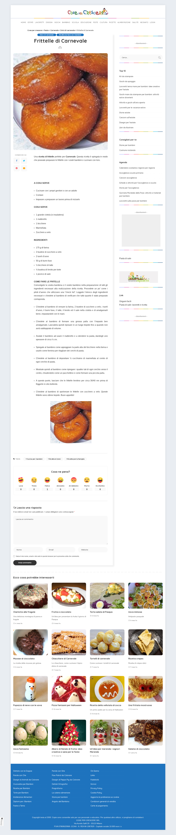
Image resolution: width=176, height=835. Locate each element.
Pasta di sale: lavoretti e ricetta (133, 305)
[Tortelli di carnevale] (107, 642)
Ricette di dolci (55, 459)
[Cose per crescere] (88, 11)
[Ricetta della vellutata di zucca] (107, 689)
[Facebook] (17, 161)
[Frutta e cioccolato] (69, 596)
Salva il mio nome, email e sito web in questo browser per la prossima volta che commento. (47, 556)
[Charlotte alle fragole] (30, 596)
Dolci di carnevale (47, 35)
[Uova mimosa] (145, 596)
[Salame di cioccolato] (145, 733)
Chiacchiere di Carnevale (64, 658)
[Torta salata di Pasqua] (107, 596)
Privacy (1, 822)
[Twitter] (24, 161)
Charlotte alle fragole (24, 612)
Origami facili (125, 301)
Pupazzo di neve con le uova (27, 705)
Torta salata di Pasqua (101, 612)
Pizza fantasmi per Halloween (66, 705)
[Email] (24, 168)
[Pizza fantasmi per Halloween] (69, 689)
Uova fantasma (21, 749)
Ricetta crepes (135, 658)
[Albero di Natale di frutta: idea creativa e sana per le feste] (69, 733)
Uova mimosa (135, 612)
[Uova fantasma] (30, 733)
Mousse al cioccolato (24, 658)
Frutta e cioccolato (61, 612)
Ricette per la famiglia (76, 459)
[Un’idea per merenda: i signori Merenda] (107, 733)
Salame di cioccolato (139, 749)
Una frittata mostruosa (140, 705)
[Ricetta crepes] (145, 642)
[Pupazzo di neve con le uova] (30, 689)
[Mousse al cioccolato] (30, 642)
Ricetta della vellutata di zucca (105, 705)
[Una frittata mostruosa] (145, 689)
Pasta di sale (125, 258)
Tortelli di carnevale (100, 658)
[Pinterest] (17, 168)
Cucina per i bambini (34, 459)
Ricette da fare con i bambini (70, 35)
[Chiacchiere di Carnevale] (69, 642)
